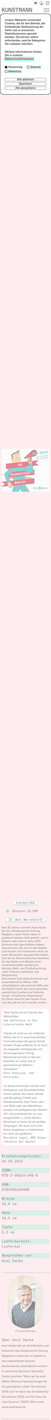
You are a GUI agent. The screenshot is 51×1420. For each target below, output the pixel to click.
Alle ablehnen (25, 79)
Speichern (25, 83)
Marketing (14, 71)
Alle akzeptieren (25, 88)
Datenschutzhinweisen (19, 58)
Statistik (35, 67)
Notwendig (15, 67)
